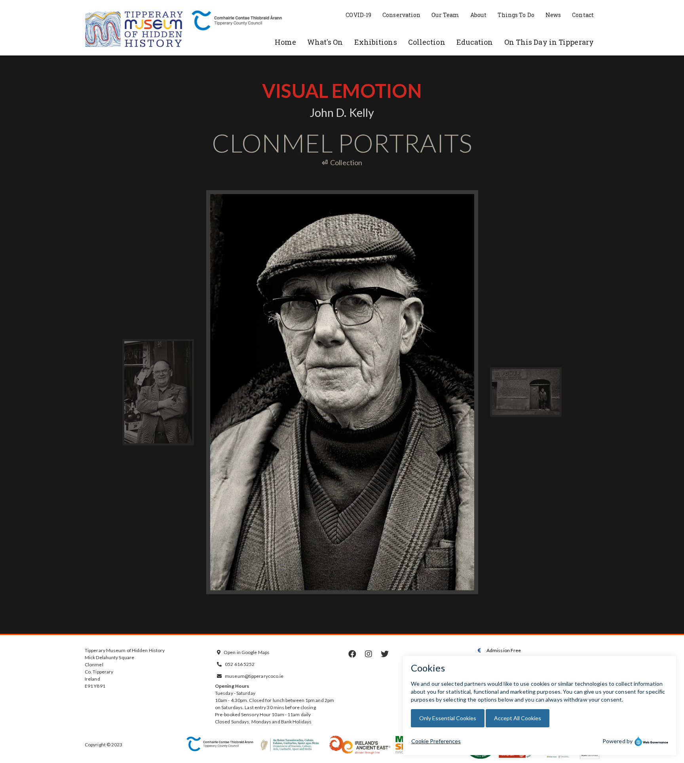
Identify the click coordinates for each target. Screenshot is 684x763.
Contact (583, 15)
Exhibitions (375, 42)
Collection (426, 42)
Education (474, 42)
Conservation (401, 15)
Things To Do (516, 15)
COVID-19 (358, 15)
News (553, 15)
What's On (325, 42)
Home (285, 42)
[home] (134, 30)
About (478, 15)
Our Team (445, 15)
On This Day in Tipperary (549, 42)
